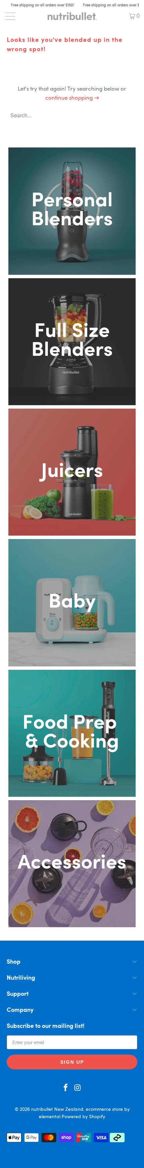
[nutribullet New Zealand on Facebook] (66, 1089)
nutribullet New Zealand (57, 1109)
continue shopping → (72, 98)
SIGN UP (72, 1062)
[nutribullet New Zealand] (72, 16)
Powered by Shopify (83, 1116)
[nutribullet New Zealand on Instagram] (78, 1089)
